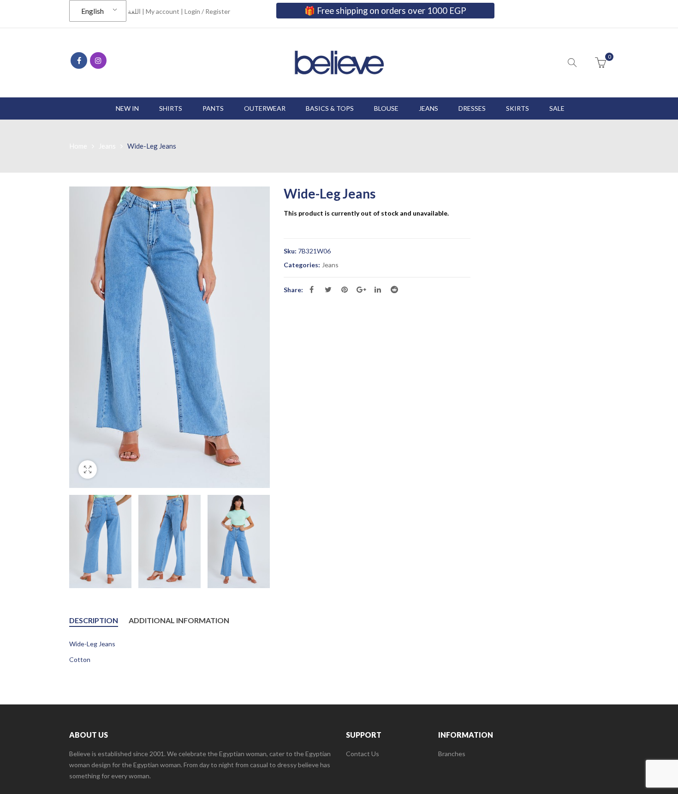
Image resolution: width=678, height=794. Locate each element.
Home (78, 146)
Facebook (79, 60)
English (92, 10)
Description (93, 620)
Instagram (98, 60)
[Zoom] (87, 469)
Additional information (179, 620)
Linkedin (378, 289)
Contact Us (362, 754)
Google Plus (361, 289)
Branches (451, 754)
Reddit (394, 289)
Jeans (107, 146)
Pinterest (344, 289)
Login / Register (207, 11)
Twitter (328, 289)
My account (162, 11)
